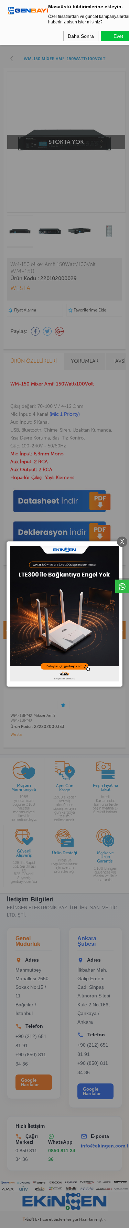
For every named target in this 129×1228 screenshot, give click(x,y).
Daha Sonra (81, 36)
